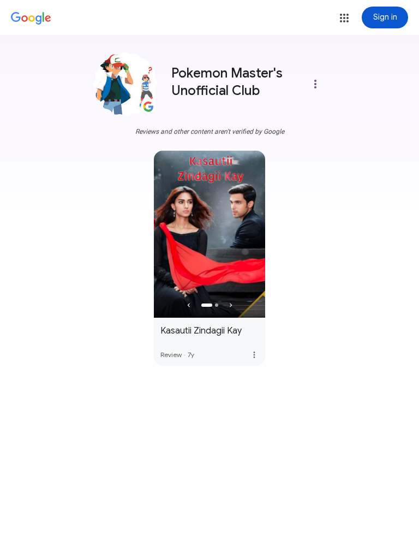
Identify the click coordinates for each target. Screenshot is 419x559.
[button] (344, 18)
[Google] (31, 18)
